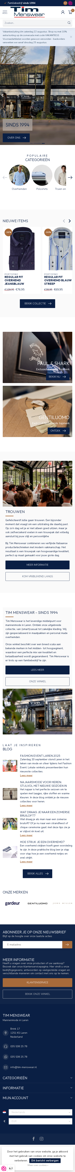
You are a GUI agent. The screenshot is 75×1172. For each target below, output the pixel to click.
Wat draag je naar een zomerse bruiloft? (45, 813)
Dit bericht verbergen (45, 1160)
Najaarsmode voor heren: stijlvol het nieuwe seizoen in (43, 783)
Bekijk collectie (35, 303)
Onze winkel (37, 681)
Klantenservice (37, 982)
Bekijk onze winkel (37, 994)
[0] (70, 12)
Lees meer (37, 670)
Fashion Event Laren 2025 (40, 755)
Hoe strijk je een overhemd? (42, 842)
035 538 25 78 (18, 1046)
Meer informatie (37, 565)
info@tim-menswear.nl (23, 1067)
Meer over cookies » (38, 1165)
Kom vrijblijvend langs (37, 576)
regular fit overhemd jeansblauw (14, 280)
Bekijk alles (35, 873)
